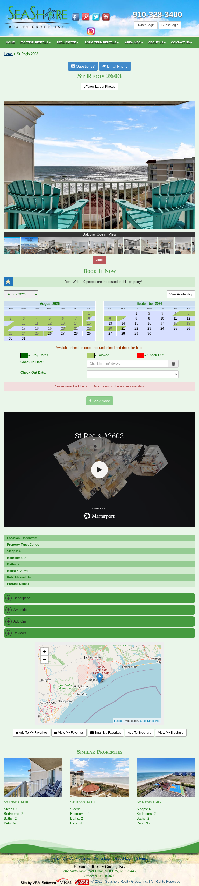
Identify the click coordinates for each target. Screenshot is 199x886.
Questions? (85, 66)
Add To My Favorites (32, 733)
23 (149, 328)
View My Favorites (70, 733)
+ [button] (44, 651)
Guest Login (170, 25)
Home (10, 42)
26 (50, 333)
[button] (190, 98)
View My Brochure (171, 733)
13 (110, 323)
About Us (155, 42)
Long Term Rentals (100, 42)
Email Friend (117, 66)
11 (175, 318)
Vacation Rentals (34, 42)
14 (123, 323)
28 (76, 333)
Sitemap (142, 859)
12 (188, 318)
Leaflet (118, 720)
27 (63, 333)
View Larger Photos (101, 86)
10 (162, 318)
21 (123, 328)
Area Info (133, 42)
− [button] (44, 659)
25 (175, 328)
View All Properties (76, 859)
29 (89, 333)
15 (136, 323)
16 (149, 323)
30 (10, 338)
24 (162, 328)
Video (99, 260)
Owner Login (146, 25)
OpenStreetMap (150, 720)
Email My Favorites (107, 733)
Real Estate (66, 42)
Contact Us (180, 42)
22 (136, 328)
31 (23, 338)
